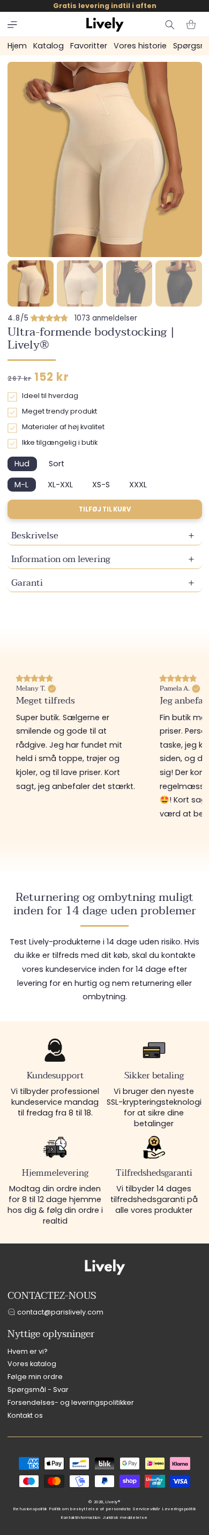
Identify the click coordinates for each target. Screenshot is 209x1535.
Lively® (113, 1502)
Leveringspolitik (179, 1509)
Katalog (48, 45)
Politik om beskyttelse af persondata (90, 1509)
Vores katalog (32, 1363)
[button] (12, 24)
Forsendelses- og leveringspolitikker (71, 1402)
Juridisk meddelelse (125, 1517)
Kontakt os (25, 1415)
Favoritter (88, 45)
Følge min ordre (35, 1376)
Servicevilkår (146, 1509)
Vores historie (140, 45)
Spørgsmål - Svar (38, 1389)
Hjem (17, 45)
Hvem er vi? (28, 1351)
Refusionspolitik (30, 1509)
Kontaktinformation (80, 1517)
